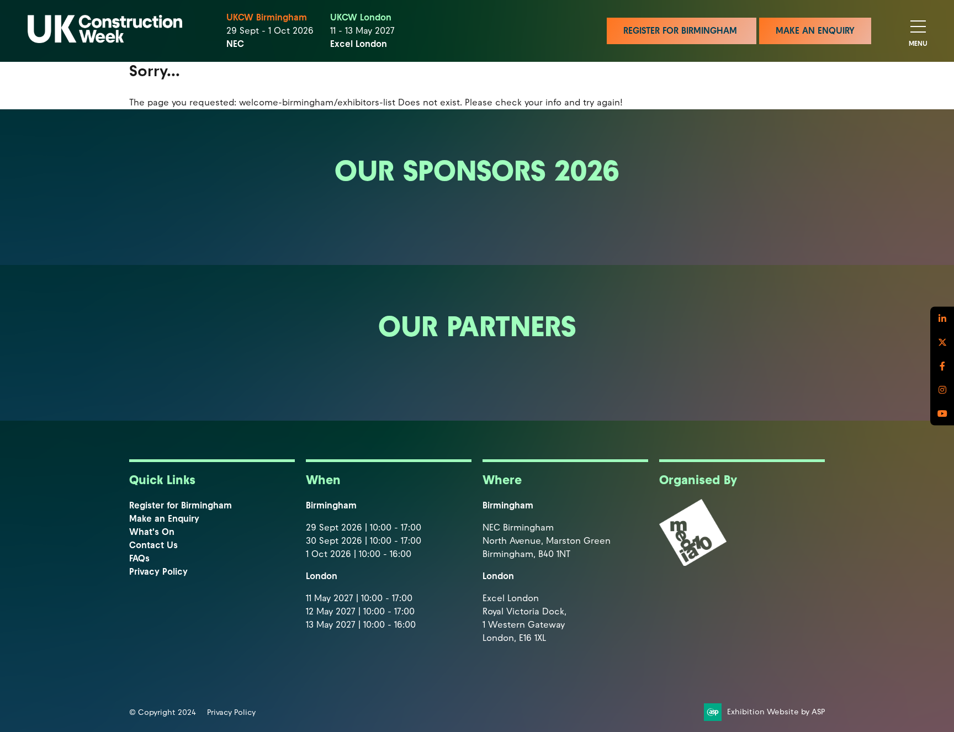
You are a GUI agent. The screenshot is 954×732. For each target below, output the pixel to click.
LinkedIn (942, 319)
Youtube (942, 414)
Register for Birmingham (180, 505)
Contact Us (153, 545)
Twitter (942, 342)
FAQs (139, 558)
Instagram (942, 390)
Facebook (942, 366)
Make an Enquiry (164, 518)
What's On (151, 532)
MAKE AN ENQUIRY (815, 30)
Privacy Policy (158, 571)
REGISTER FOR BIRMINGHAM (681, 30)
